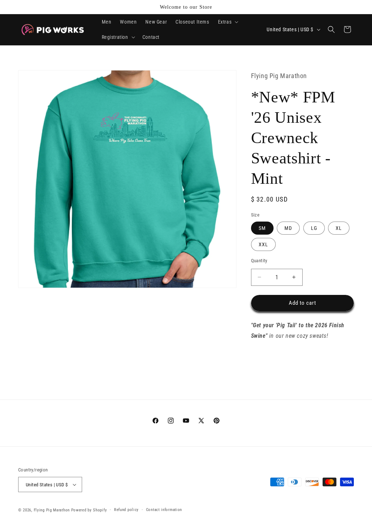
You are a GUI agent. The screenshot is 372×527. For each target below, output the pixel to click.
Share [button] (264, 358)
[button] (228, 21)
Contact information (164, 509)
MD (288, 228)
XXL (263, 244)
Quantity (259, 260)
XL (339, 228)
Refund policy (126, 509)
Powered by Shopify (89, 510)
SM (262, 228)
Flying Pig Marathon (52, 510)
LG (314, 228)
